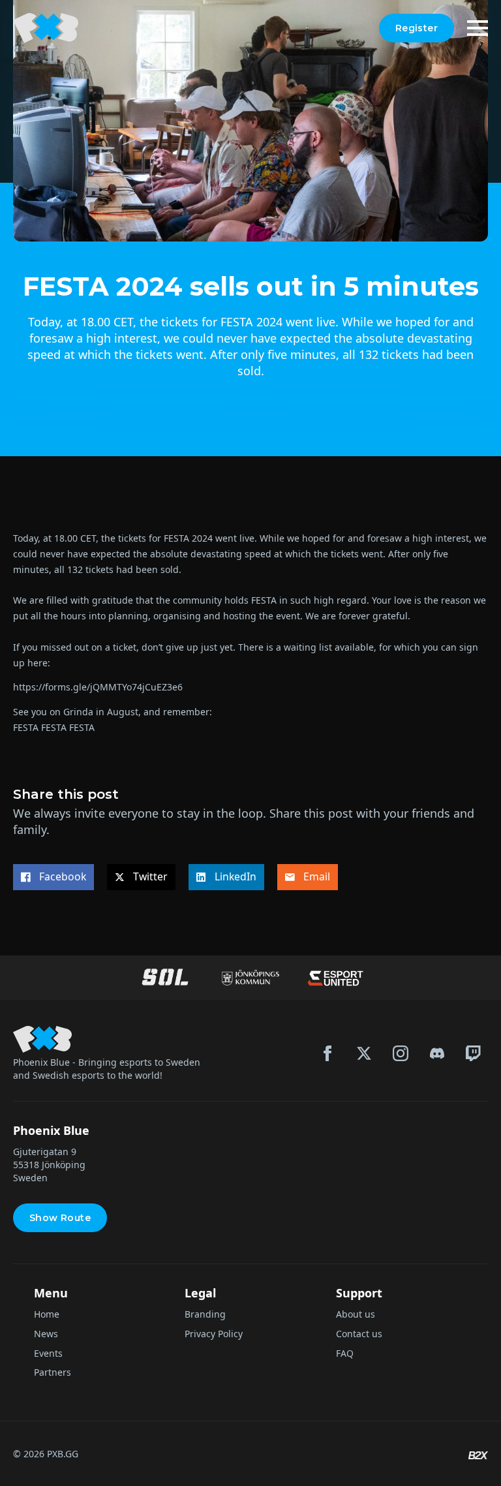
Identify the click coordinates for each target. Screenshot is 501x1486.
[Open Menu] (477, 28)
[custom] (437, 1053)
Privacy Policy (214, 1333)
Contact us (359, 1333)
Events (48, 1353)
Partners (52, 1372)
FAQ (345, 1353)
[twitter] (364, 1053)
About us (355, 1314)
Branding (205, 1314)
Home (46, 1314)
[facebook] (327, 1053)
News (46, 1333)
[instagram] (400, 1053)
